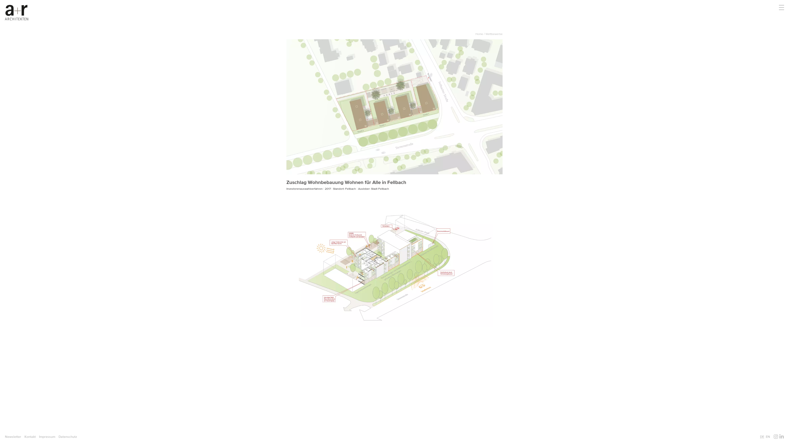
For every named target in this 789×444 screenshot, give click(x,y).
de (762, 436)
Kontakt (30, 436)
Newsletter (13, 436)
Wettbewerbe (494, 34)
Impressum (47, 436)
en (768, 436)
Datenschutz (68, 436)
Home (479, 34)
